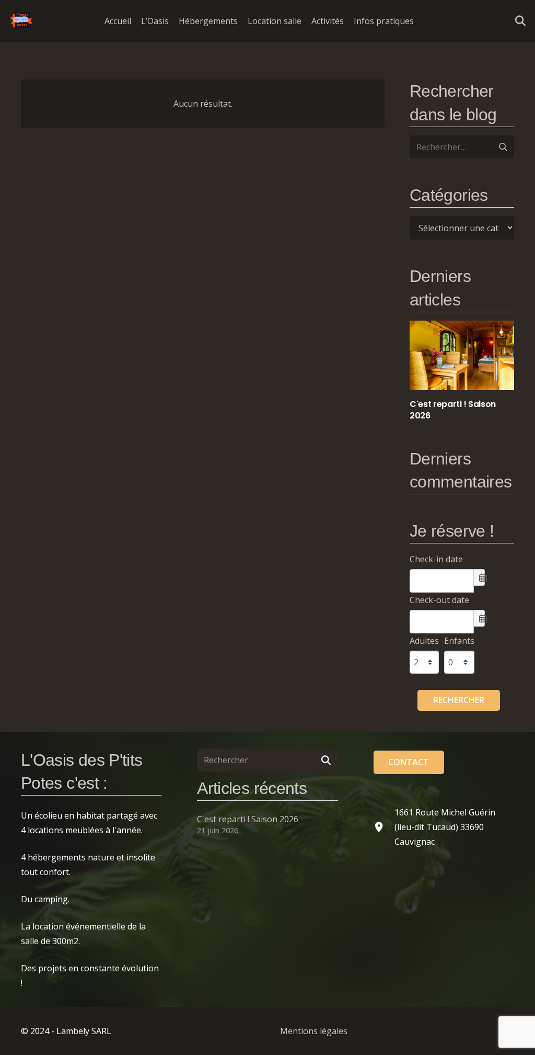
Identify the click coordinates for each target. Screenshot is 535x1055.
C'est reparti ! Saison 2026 (247, 819)
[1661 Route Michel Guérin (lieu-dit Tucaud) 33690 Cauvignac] (384, 827)
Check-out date (439, 600)
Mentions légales (313, 1031)
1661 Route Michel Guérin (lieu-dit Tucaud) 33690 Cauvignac (444, 827)
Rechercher (458, 700)
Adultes (424, 640)
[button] (421, 21)
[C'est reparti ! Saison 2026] (462, 371)
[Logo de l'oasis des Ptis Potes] (21, 21)
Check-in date (436, 559)
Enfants (459, 640)
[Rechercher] (326, 760)
